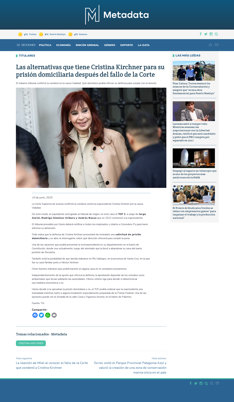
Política (45, 45)
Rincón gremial (87, 45)
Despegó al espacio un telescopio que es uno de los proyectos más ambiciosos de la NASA (194, 174)
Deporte (126, 45)
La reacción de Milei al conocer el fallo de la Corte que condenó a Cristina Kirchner (52, 363)
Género (109, 45)
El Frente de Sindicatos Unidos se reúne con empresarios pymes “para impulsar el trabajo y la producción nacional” (194, 213)
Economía (63, 45)
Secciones (28, 45)
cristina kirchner (30, 343)
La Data (143, 45)
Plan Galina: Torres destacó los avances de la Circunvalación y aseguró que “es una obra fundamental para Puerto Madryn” (194, 88)
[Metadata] (117, 15)
